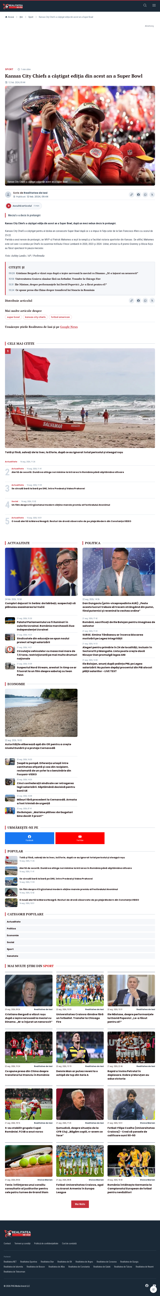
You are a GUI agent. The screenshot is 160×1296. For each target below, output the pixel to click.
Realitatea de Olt (65, 1261)
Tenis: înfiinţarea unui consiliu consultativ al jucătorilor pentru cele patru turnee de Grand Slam (26, 1188)
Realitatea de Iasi (36, 193)
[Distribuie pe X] (152, 194)
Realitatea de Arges (84, 1261)
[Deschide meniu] (154, 6)
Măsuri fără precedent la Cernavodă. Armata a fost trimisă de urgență (47, 801)
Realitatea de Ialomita (13, 1266)
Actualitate (11, 461)
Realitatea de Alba (57, 1266)
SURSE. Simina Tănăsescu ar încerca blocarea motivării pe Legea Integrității (112, 636)
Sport (30, 17)
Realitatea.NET (10, 1261)
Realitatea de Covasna (107, 1261)
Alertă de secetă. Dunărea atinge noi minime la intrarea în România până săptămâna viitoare (68, 472)
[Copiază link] (131, 194)
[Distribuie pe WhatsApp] (145, 194)
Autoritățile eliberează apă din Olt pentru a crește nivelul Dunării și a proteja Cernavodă (38, 746)
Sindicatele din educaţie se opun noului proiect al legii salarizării (43, 640)
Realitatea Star (47, 1261)
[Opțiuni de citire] (153, 1289)
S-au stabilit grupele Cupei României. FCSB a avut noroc (24, 1129)
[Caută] (145, 6)
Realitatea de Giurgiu (129, 1261)
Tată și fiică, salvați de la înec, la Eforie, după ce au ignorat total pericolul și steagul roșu (64, 452)
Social (15, 501)
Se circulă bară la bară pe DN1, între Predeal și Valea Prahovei (48, 488)
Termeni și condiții (22, 1243)
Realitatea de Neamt (145, 1266)
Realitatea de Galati (101, 1266)
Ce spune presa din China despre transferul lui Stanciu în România (55, 290)
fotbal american (60, 317)
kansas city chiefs (35, 317)
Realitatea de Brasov (36, 1266)
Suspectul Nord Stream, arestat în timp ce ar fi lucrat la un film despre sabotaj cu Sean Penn (46, 671)
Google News (69, 327)
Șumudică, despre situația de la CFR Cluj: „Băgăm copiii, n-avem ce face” (79, 1131)
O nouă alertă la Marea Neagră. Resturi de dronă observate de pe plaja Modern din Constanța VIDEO (71, 521)
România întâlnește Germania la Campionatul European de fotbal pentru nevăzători (130, 1188)
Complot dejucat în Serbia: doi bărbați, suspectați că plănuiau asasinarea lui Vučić (40, 605)
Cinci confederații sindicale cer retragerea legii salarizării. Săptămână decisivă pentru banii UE (46, 787)
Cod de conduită (69, 1243)
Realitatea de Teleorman (14, 1271)
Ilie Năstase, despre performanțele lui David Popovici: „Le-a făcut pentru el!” (61, 284)
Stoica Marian (147, 1123)
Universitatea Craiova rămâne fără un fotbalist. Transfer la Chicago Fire (58, 278)
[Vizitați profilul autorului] (8, 195)
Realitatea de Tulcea (123, 1266)
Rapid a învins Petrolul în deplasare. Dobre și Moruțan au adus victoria (128, 1074)
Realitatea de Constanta (79, 1266)
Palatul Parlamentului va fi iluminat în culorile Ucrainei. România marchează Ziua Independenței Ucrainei (45, 625)
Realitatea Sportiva (28, 1261)
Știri (21, 17)
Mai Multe (80, 1204)
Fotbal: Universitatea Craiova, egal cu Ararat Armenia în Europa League (79, 1188)
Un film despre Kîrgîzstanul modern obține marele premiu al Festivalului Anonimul (61, 504)
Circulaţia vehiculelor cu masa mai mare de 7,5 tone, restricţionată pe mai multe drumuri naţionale (47, 654)
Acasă (11, 17)
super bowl (13, 317)
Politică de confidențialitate (46, 1243)
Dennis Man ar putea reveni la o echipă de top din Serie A (77, 1073)
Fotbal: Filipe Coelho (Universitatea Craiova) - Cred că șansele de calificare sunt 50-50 (131, 1131)
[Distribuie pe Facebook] (138, 194)
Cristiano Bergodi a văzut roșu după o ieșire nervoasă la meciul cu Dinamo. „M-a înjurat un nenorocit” (77, 273)
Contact (7, 1243)
